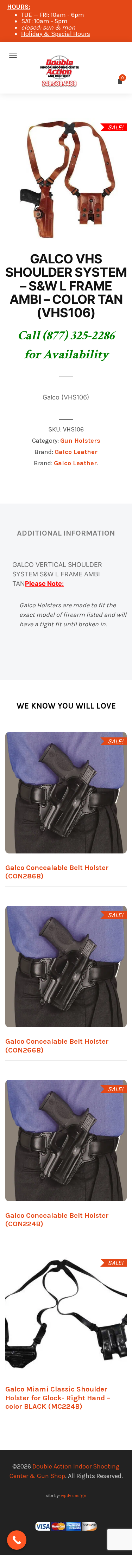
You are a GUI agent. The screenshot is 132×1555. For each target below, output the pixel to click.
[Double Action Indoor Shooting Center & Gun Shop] (66, 55)
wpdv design (73, 1495)
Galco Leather (76, 452)
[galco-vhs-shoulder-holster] (66, 178)
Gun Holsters (80, 440)
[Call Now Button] (16, 1540)
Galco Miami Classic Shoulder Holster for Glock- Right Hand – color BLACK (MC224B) (58, 1397)
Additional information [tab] (66, 533)
